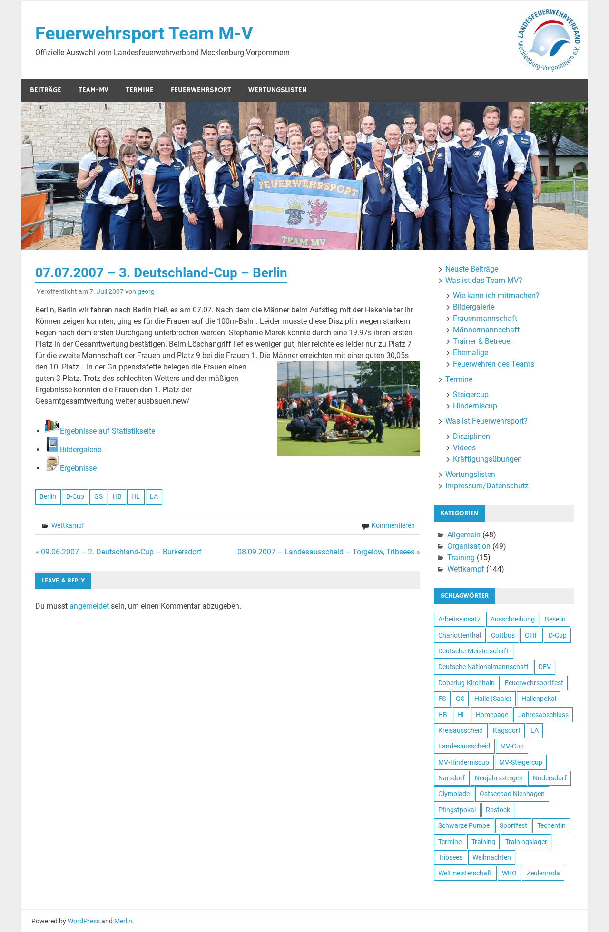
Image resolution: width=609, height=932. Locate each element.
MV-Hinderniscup (463, 762)
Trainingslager (526, 841)
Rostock (498, 810)
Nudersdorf (550, 778)
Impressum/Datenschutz (487, 485)
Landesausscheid (464, 746)
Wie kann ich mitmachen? (496, 295)
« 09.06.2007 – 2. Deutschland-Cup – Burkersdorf (118, 551)
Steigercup (471, 394)
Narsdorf (451, 778)
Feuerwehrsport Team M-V (144, 33)
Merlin (123, 921)
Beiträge (45, 90)
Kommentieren (393, 525)
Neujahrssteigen (499, 778)
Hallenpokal (538, 698)
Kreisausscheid (460, 730)
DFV (545, 666)
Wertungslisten (277, 90)
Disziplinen (471, 436)
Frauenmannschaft (485, 318)
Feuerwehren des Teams (493, 364)
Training (461, 557)
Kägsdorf (507, 730)
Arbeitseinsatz (459, 619)
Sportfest (513, 825)
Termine (140, 90)
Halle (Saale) (492, 698)
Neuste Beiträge (471, 268)
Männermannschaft (486, 329)
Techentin (551, 825)
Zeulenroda (543, 873)
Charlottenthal (459, 635)
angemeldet (89, 606)
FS (442, 698)
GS (98, 496)
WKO (509, 873)
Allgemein (464, 534)
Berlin (47, 496)
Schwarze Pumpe (464, 825)
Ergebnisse (78, 468)
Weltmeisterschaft (465, 873)
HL (135, 496)
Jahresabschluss (543, 714)
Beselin (555, 619)
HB (117, 496)
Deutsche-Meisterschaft (473, 651)
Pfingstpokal (457, 810)
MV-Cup (512, 746)
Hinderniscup (475, 405)
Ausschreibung (513, 619)
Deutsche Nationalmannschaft (483, 666)
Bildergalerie (80, 449)
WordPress (84, 921)
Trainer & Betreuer (482, 341)
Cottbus (503, 635)
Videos (464, 447)
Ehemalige (470, 352)
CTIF (532, 635)
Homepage (492, 714)
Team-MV (93, 90)
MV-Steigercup (520, 762)
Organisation (469, 546)
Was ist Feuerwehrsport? (486, 421)
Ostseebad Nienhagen (512, 793)
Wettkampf (67, 525)
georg (146, 291)
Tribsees (450, 857)
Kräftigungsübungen (487, 459)
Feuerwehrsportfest (534, 683)
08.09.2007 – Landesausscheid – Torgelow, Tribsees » (328, 551)
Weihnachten (491, 857)
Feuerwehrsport (201, 90)
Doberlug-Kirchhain (466, 683)
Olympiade (454, 793)
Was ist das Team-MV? (483, 280)
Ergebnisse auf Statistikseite (107, 431)
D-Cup (75, 496)
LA (154, 496)
